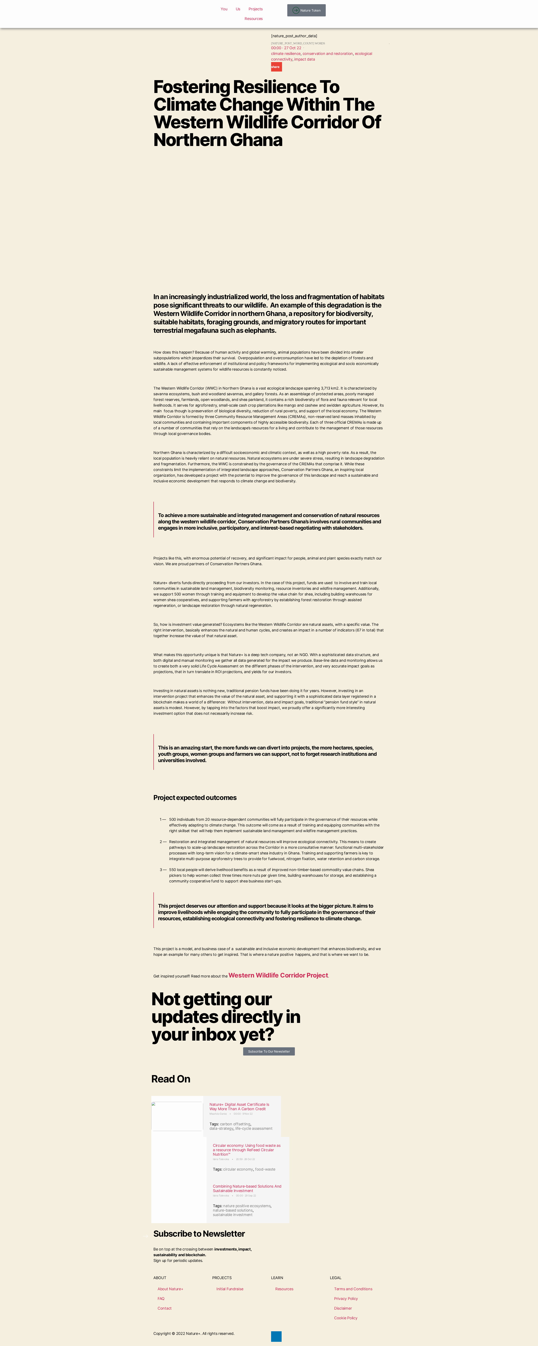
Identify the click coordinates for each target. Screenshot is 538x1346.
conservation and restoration (328, 53)
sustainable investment (233, 1214)
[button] (276, 67)
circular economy (238, 1169)
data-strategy (221, 1128)
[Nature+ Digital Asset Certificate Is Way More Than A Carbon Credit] (177, 1116)
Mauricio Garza (218, 1113)
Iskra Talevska (221, 1159)
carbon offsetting (235, 1124)
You (224, 9)
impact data (304, 59)
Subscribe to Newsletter (199, 1233)
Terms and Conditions (353, 1289)
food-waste (265, 1169)
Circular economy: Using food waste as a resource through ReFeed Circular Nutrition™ (247, 1149)
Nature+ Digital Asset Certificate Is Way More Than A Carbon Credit (239, 1106)
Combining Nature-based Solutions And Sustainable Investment (247, 1188)
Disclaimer (343, 1308)
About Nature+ (170, 1289)
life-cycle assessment (253, 1128)
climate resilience (286, 53)
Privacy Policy (346, 1298)
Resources (254, 18)
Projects (256, 9)
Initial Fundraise (229, 1289)
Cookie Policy (345, 1318)
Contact (165, 1308)
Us (238, 9)
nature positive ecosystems (246, 1206)
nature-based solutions (233, 1210)
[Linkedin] (276, 1336)
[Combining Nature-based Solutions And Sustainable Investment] (179, 1200)
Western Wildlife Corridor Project (278, 975)
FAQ (161, 1298)
